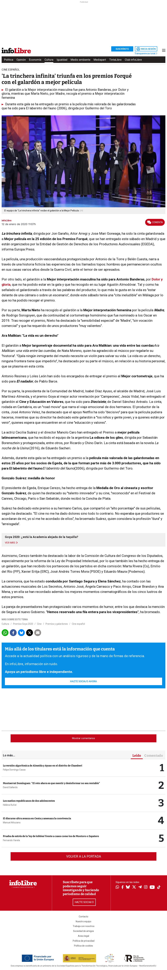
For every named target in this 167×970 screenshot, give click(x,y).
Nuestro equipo (83, 921)
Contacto (83, 916)
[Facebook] (122, 887)
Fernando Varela (11, 840)
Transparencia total (145, 53)
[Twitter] (134, 887)
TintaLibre (115, 59)
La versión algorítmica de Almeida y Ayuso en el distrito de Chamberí (42, 765)
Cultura (49, 59)
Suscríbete (122, 49)
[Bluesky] (128, 887)
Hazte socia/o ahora (83, 681)
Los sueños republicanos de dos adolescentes (29, 800)
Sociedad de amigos (83, 931)
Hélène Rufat (9, 805)
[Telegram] (140, 887)
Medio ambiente (80, 59)
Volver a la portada (83, 856)
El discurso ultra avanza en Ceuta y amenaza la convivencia (37, 818)
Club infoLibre (133, 59)
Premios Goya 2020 (23, 624)
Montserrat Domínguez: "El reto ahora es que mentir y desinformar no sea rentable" (51, 783)
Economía (35, 59)
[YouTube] (152, 887)
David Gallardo (10, 787)
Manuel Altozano (12, 822)
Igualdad (62, 59)
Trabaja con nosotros (83, 926)
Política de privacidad (83, 941)
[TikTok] (159, 887)
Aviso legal (83, 936)
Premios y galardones (57, 624)
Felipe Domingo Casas (14, 769)
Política (8, 59)
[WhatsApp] (117, 887)
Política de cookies (83, 945)
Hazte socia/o (84, 902)
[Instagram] (145, 887)
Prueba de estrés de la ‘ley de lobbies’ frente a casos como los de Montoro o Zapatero (51, 836)
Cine (39, 624)
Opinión (21, 59)
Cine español (78, 624)
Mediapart (100, 59)
